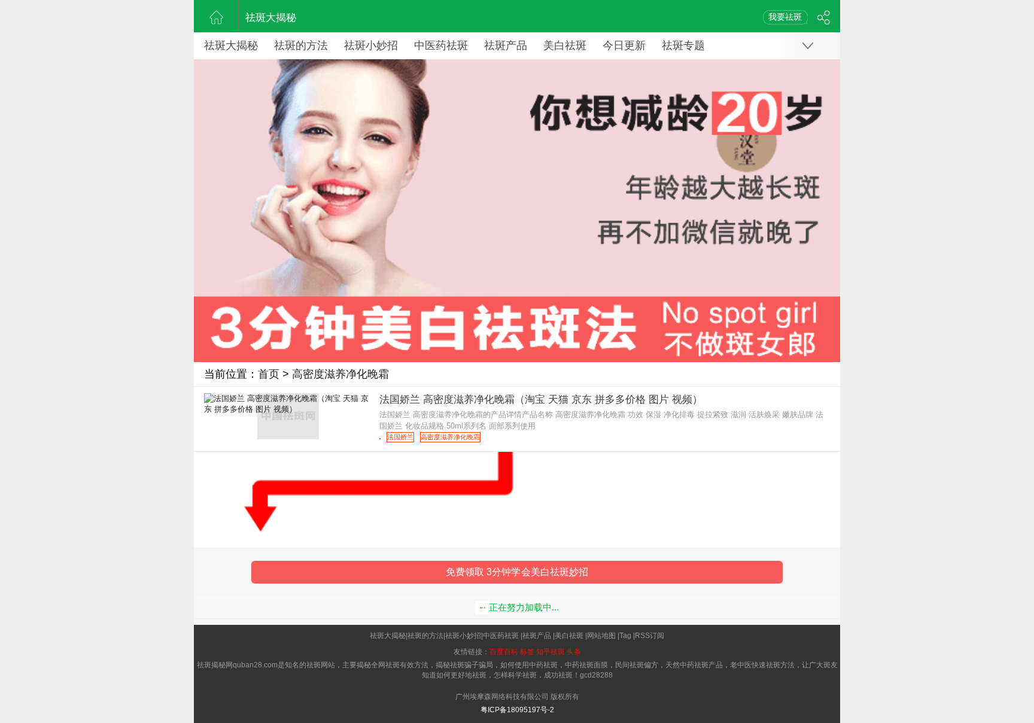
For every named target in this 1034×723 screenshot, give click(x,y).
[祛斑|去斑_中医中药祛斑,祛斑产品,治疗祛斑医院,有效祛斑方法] (216, 16)
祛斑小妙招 (371, 45)
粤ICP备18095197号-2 (517, 710)
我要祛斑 (785, 17)
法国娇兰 (400, 437)
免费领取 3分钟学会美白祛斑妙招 (517, 572)
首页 (268, 374)
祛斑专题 (683, 45)
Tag (625, 635)
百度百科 (503, 652)
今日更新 (624, 45)
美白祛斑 (564, 45)
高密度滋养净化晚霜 (340, 374)
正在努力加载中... (524, 607)
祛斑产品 (505, 45)
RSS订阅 (649, 635)
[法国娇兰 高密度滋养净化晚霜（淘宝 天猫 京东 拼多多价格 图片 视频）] (380, 438)
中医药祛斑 (441, 45)
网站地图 (601, 635)
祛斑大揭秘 (270, 17)
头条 (574, 652)
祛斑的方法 (301, 45)
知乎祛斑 (550, 652)
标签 (527, 652)
